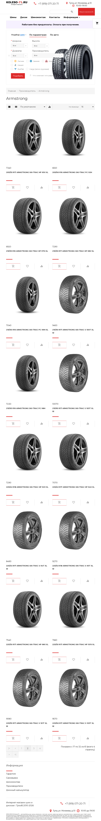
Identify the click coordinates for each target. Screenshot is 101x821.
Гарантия (11, 774)
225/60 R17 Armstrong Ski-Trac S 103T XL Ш (73, 724)
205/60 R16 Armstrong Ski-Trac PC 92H (72, 172)
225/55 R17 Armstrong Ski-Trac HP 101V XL (73, 644)
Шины (13, 17)
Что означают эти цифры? (44, 75)
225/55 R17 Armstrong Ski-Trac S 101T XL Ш (26, 724)
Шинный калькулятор (17, 790)
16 (82, 107)
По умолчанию (28, 107)
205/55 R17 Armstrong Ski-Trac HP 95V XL (27, 172)
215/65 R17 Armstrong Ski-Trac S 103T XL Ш (73, 409)
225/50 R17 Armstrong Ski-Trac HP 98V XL (27, 644)
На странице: (74, 107)
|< (9, 748)
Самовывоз (12, 778)
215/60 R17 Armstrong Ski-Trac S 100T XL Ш (73, 331)
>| (15, 754)
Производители (14, 786)
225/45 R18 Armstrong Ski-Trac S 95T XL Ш (72, 567)
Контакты (54, 17)
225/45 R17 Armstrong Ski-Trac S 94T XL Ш (26, 567)
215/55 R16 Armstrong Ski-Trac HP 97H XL (27, 251)
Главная (12, 91)
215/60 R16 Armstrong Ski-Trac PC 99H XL (27, 330)
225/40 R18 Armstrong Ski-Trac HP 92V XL (27, 487)
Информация (71, 17)
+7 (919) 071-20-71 (48, 3)
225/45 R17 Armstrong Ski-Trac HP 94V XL (73, 487)
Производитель (27, 91)
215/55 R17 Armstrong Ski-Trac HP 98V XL (73, 251)
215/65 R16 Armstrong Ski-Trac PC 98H (25, 408)
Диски (23, 17)
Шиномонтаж (38, 17)
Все (14, 46)
